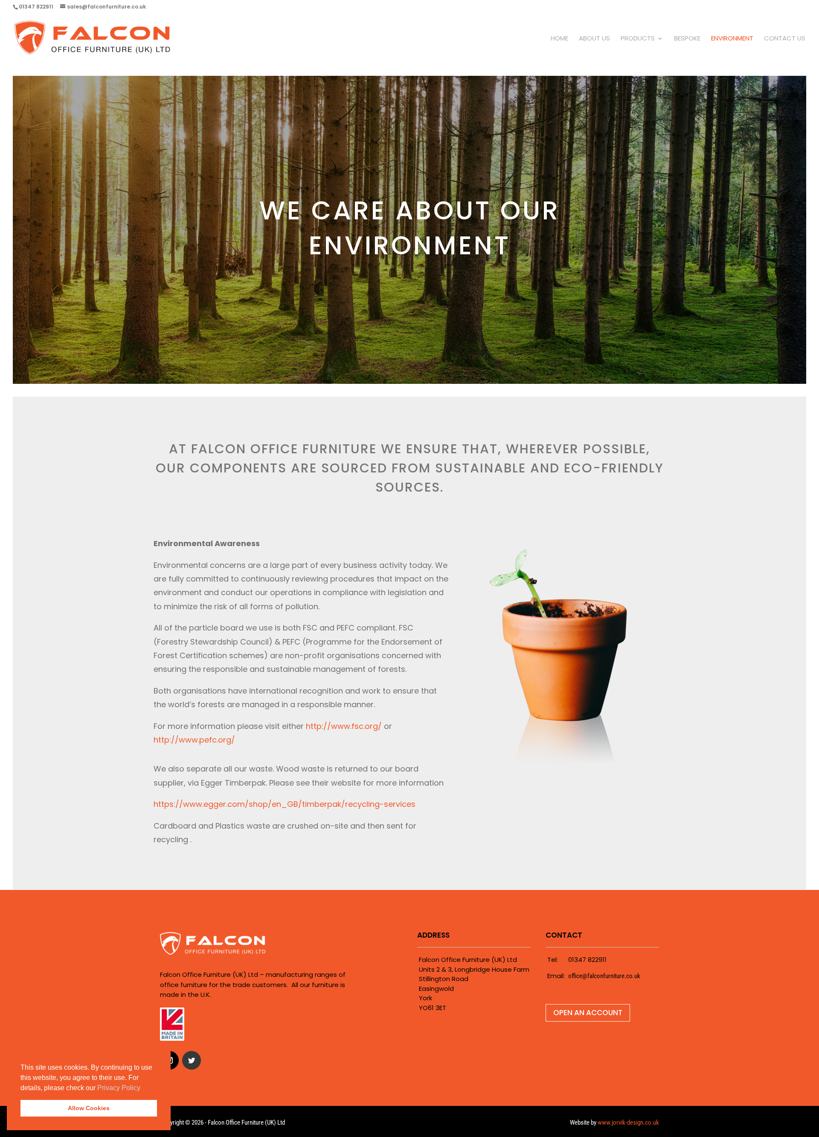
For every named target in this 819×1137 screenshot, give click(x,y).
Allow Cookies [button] (89, 1108)
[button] (143, 1088)
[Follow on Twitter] (191, 1060)
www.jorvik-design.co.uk (628, 1122)
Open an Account (587, 1012)
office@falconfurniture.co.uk (604, 976)
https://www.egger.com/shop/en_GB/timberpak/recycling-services (284, 804)
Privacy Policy (118, 1087)
